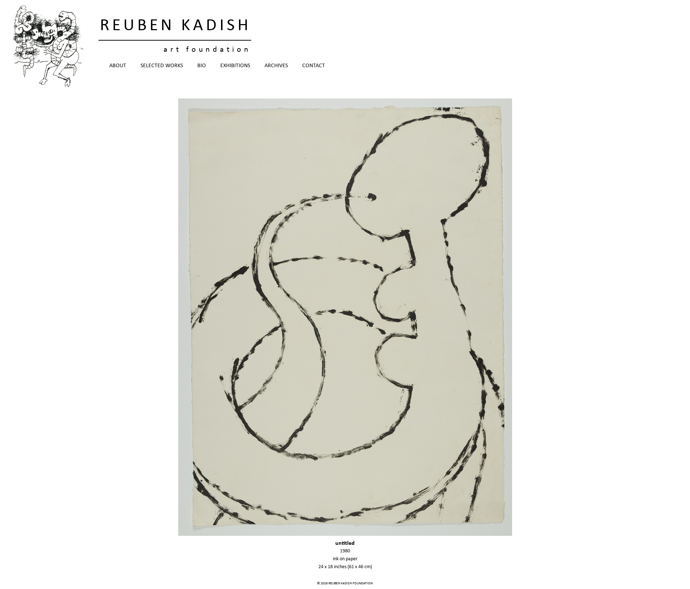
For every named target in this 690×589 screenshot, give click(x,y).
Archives (276, 66)
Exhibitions (235, 66)
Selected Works (162, 66)
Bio (201, 66)
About (117, 66)
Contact (313, 66)
